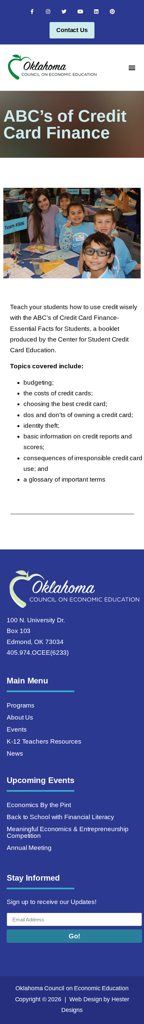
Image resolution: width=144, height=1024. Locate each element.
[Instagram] (48, 11)
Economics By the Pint (39, 804)
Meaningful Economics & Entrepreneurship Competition (68, 832)
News (15, 753)
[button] (131, 67)
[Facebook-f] (32, 11)
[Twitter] (64, 11)
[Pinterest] (112, 11)
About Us (20, 717)
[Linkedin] (96, 11)
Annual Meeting (29, 847)
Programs (20, 705)
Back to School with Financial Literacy (60, 816)
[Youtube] (80, 11)
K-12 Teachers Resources (44, 741)
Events (16, 729)
